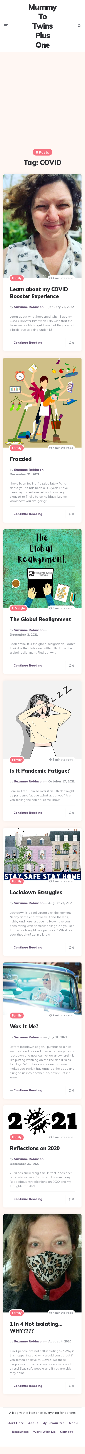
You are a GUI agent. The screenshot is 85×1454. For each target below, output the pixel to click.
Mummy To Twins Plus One (42, 25)
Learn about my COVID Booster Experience (39, 292)
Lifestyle (18, 608)
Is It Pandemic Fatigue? (40, 770)
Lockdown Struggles (36, 892)
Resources (20, 1432)
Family (17, 278)
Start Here (15, 1423)
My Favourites (53, 1423)
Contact (66, 1432)
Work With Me (44, 1432)
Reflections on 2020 (35, 1148)
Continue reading (27, 342)
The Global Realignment (40, 619)
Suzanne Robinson (28, 307)
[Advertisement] (42, 97)
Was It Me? (24, 1026)
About (33, 1423)
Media (73, 1423)
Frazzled (21, 459)
